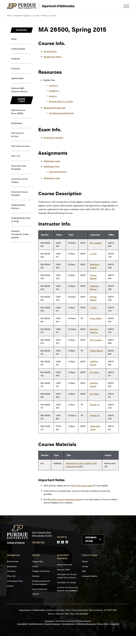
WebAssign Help (51, 166)
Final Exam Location (53, 137)
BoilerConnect (12, 561)
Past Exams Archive (20, 146)
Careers (35, 566)
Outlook (10, 585)
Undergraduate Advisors (18, 206)
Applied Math (17, 78)
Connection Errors (57, 171)
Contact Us (114, 624)
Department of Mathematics (58, 5)
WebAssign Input (52, 178)
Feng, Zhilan (96, 318)
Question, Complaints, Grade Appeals (20, 234)
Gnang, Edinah (93, 277)
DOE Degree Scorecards (86, 624)
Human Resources (39, 589)
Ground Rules (50, 51)
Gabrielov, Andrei (95, 266)
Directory (35, 576)
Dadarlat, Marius (94, 287)
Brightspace (16, 123)
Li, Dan (93, 253)
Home (9, 15)
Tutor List (15, 155)
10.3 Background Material (61, 113)
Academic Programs (22, 15)
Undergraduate (18, 48)
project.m (53, 85)
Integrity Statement (52, 624)
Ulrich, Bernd (96, 350)
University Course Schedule (19, 193)
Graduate (15, 58)
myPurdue (11, 571)
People (85, 561)
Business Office (63, 569)
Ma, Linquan (96, 242)
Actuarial (15, 68)
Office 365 (11, 576)
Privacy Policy (103, 624)
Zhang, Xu (95, 404)
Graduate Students (89, 576)
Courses (36, 15)
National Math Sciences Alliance (19, 90)
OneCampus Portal (15, 581)
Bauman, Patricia (94, 331)
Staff (84, 571)
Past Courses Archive (17, 134)
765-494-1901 (38, 542)
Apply (14, 38)
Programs (21, 30)
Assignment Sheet (52, 56)
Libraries (35, 593)
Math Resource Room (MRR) (18, 112)
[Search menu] (126, 6)
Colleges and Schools (41, 571)
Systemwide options (91, 539)
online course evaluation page (65, 499)
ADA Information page (81, 485)
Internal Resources (64, 564)
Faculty (85, 566)
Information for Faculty (66, 582)
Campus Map (37, 561)
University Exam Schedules (18, 167)
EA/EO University (36, 624)
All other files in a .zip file (61, 101)
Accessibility (22, 624)
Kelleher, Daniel (94, 363)
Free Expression (68, 624)
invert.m (53, 96)
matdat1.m (54, 90)
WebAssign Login (52, 161)
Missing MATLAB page (54, 107)
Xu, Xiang (94, 372)
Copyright (49, 621)
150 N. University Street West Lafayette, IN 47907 (42, 534)
